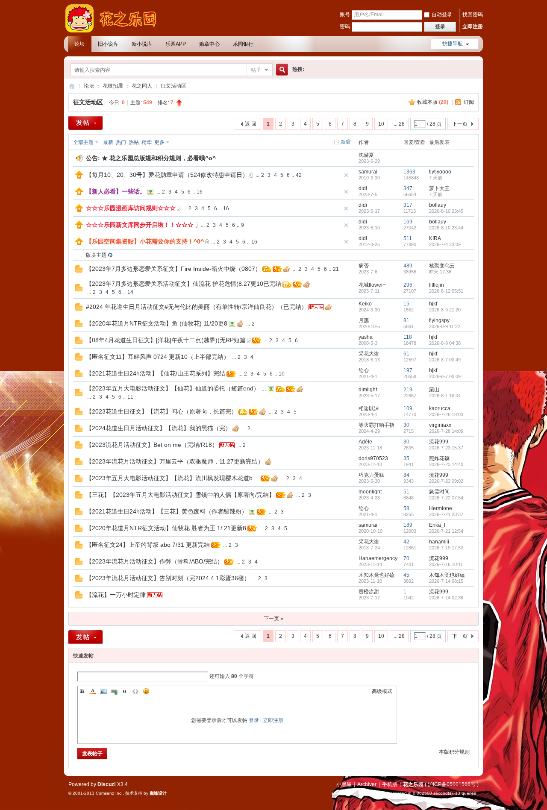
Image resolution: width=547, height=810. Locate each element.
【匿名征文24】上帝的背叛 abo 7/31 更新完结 (148, 544)
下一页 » (273, 619)
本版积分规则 (454, 752)
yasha (366, 337)
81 (406, 320)
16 (200, 192)
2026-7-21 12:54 (446, 531)
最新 (108, 142)
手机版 (389, 784)
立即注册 (472, 26)
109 (407, 408)
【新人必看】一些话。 (116, 191)
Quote (125, 691)
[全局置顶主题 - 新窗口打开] (79, 177)
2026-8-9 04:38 (445, 343)
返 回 (250, 124)
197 (407, 370)
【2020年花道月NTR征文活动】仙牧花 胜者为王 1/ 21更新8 (166, 528)
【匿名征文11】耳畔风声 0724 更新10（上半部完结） (157, 356)
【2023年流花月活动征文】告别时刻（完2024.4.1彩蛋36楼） (168, 578)
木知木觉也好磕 (376, 575)
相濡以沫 (369, 408)
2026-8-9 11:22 (444, 326)
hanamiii (439, 542)
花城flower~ (372, 285)
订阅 (469, 102)
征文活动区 (88, 102)
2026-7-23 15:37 (446, 447)
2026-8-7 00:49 (445, 359)
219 (407, 390)
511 (407, 238)
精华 (146, 142)
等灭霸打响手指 (376, 425)
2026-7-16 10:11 (446, 564)
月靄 (364, 320)
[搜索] (281, 70)
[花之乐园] (115, 31)
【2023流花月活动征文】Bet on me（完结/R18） (152, 444)
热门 (121, 142)
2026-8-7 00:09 (445, 376)
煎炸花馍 (439, 458)
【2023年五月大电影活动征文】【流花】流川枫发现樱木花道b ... (172, 478)
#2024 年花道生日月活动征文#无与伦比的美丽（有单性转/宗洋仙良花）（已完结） (196, 306)
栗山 (434, 390)
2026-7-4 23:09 (445, 244)
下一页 (460, 124)
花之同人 (142, 86)
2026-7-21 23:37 (446, 514)
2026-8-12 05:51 (446, 290)
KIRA (435, 238)
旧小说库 (108, 44)
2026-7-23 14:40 (446, 464)
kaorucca (439, 408)
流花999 (438, 442)
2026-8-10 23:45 (446, 211)
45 (406, 575)
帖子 (256, 70)
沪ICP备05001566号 (452, 784)
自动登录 (442, 15)
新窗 (346, 142)
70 (406, 558)
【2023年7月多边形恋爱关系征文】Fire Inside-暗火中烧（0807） (173, 268)
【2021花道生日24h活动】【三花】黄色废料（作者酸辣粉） (166, 511)
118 (407, 337)
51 (406, 492)
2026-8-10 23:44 (446, 227)
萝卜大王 (439, 188)
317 (407, 205)
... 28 (399, 124)
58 (406, 508)
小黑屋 (344, 784)
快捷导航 (452, 44)
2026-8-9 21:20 (445, 309)
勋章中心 (209, 44)
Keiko (365, 304)
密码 (345, 26)
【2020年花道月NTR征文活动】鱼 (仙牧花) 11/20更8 (156, 323)
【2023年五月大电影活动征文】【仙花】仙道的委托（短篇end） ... (176, 388)
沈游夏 (366, 155)
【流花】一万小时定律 (116, 594)
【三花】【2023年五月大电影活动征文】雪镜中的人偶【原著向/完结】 (180, 494)
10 (381, 124)
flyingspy (439, 320)
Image (103, 691)
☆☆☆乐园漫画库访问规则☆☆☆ (131, 208)
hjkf (433, 304)
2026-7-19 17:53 (446, 547)
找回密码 (472, 15)
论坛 (79, 44)
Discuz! (106, 784)
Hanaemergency (378, 558)
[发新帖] (85, 123)
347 (407, 188)
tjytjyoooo (440, 172)
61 (406, 354)
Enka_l (437, 525)
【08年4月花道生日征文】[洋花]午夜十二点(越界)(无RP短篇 (166, 340)
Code (135, 691)
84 (406, 475)
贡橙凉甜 (369, 592)
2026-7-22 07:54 (446, 497)
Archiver (366, 784)
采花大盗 (369, 354)
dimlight (368, 390)
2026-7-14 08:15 (446, 581)
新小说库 (142, 44)
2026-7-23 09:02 (446, 481)
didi (363, 188)
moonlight (370, 492)
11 (130, 397)
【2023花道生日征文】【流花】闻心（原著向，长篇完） (161, 411)
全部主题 (83, 142)
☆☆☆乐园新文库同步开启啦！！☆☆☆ (140, 224)
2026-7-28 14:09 (446, 431)
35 (406, 458)
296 (407, 285)
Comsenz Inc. (109, 793)
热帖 (134, 142)
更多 (159, 142)
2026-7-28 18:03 (446, 414)
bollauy (437, 205)
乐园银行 (243, 44)
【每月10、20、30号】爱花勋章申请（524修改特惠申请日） (167, 174)
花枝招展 (113, 86)
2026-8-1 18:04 (445, 395)
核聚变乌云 (442, 266)
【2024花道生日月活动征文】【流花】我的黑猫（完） (158, 428)
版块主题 (96, 255)
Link (114, 691)
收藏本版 (432, 102)
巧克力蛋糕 (371, 475)
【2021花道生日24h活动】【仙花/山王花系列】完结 (155, 373)
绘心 (364, 370)
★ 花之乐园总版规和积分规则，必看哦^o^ (159, 158)
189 (407, 525)
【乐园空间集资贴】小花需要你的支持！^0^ (145, 241)
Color (92, 691)
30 (406, 425)
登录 (254, 720)
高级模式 (382, 691)
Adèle (365, 442)
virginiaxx (440, 425)
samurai (368, 172)
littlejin (436, 285)
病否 (364, 266)
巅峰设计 (158, 793)
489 (407, 266)
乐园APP (175, 44)
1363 (409, 172)
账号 (345, 15)
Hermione (440, 508)
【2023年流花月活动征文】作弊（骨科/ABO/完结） (154, 561)
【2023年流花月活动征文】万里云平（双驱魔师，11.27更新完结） (175, 461)
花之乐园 (71, 86)
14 (130, 292)
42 (299, 175)
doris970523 (373, 458)
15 (406, 304)
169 (407, 222)
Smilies (146, 691)
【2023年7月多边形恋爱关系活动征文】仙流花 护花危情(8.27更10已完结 (183, 283)
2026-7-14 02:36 (446, 597)
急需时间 (439, 492)
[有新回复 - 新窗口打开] (78, 271)
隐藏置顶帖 (346, 175)
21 (336, 269)
